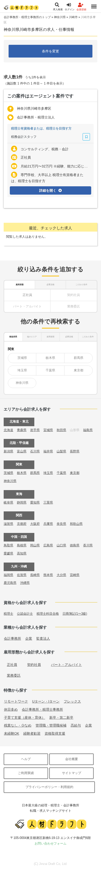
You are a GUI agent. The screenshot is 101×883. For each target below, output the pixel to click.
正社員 (27, 295)
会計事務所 (12, 638)
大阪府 (35, 524)
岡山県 (35, 545)
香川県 (88, 545)
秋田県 (61, 430)
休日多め (11, 709)
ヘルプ (26, 759)
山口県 (61, 545)
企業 (28, 638)
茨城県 (22, 358)
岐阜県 (8, 502)
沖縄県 (25, 583)
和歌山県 (76, 524)
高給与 (76, 725)
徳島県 (74, 545)
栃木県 (50, 358)
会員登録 (81, 9)
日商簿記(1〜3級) (75, 613)
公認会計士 (25, 613)
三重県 (48, 502)
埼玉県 (22, 370)
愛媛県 (8, 553)
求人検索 (58, 9)
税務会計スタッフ (24, 137)
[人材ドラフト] (21, 7)
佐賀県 (21, 575)
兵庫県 (48, 524)
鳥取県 (8, 545)
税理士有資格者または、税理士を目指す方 (41, 128)
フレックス (72, 701)
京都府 (21, 524)
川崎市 (73, 17)
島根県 (21, 545)
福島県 (88, 430)
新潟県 (8, 451)
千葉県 (50, 370)
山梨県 (61, 451)
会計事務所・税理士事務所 (42, 709)
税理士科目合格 (48, 613)
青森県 (21, 430)
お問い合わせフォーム (50, 843)
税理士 (8, 613)
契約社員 (34, 665)
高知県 (21, 553)
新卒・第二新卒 (61, 717)
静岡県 (21, 502)
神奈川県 (60, 17)
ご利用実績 (26, 773)
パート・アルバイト (66, 665)
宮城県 (48, 430)
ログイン (70, 9)
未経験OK (11, 733)
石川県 (35, 451)
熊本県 (48, 575)
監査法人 (43, 638)
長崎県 (35, 575)
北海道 (8, 430)
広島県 (48, 545)
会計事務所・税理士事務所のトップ (27, 17)
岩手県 (35, 430)
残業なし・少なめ (17, 725)
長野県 (74, 451)
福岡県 (8, 575)
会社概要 (71, 759)
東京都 (78, 370)
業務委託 (14, 675)
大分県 (61, 575)
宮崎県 (74, 575)
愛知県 (35, 502)
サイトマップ (71, 773)
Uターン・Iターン (46, 701)
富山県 (21, 451)
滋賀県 (8, 524)
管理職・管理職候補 (51, 725)
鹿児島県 (10, 583)
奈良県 (61, 524)
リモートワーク (16, 701)
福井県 (48, 451)
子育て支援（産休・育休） (24, 717)
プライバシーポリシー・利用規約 (49, 787)
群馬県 (78, 358)
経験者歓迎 (31, 733)
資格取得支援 (55, 733)
